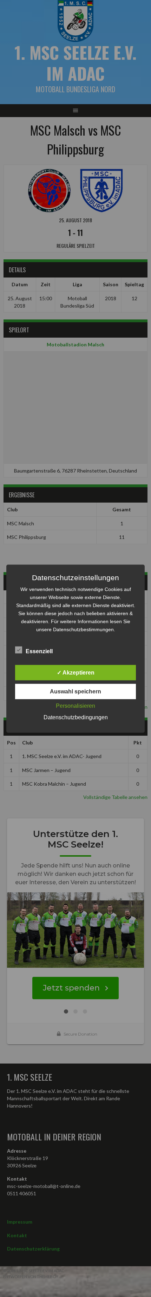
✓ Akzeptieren (75, 672)
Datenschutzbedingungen (76, 717)
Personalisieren (75, 705)
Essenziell (39, 651)
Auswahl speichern (75, 691)
